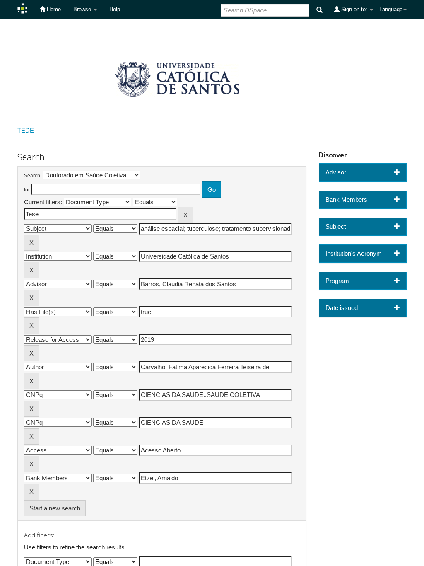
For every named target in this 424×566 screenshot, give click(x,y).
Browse (83, 9)
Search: (32, 176)
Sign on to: (354, 9)
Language (390, 9)
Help (114, 9)
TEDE (25, 130)
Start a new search (54, 508)
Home (53, 9)
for (27, 190)
